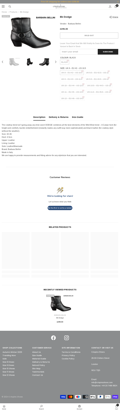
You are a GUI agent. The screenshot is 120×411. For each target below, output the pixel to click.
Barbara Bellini (74, 24)
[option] (29, 32)
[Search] (9, 6)
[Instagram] (66, 337)
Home (4, 12)
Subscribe (108, 52)
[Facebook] (53, 337)
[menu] (3, 6)
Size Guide (77, 117)
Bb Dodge (60, 318)
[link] (41, 407)
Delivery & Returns (58, 117)
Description (39, 117)
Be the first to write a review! (60, 208)
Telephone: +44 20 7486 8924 (104, 386)
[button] (2, 62)
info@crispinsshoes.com (102, 382)
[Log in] (110, 6)
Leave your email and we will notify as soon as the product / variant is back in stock (87, 44)
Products (13, 12)
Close (118, 2)
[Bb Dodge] (60, 303)
